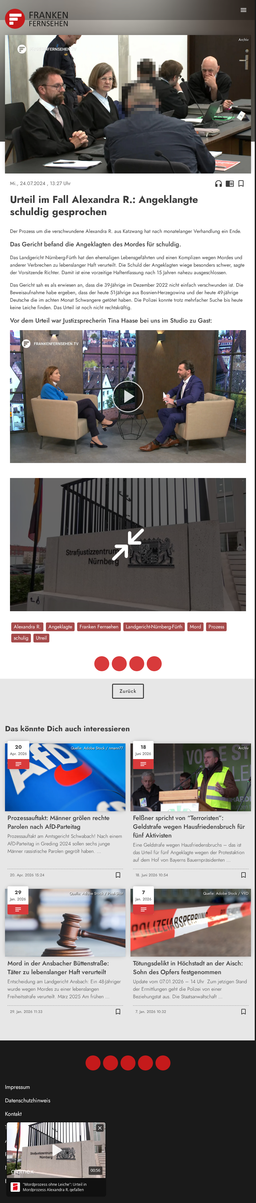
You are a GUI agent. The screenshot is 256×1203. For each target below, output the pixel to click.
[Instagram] (110, 1062)
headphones (218, 183)
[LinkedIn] (145, 1062)
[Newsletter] (162, 1062)
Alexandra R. (27, 626)
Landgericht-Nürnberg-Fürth (154, 626)
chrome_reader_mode (229, 183)
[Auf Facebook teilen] (101, 663)
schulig (21, 638)
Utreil (41, 638)
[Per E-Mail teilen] (154, 663)
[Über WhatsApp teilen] (136, 663)
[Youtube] (128, 1062)
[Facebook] (93, 1062)
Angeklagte (60, 626)
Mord (195, 626)
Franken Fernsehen (99, 626)
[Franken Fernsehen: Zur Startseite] (37, 19)
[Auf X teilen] (119, 663)
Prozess (216, 626)
